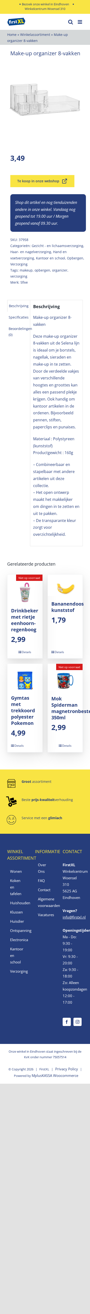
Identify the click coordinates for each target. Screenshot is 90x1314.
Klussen (16, 912)
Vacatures (45, 914)
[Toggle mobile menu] (80, 21)
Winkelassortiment (35, 34)
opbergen (42, 270)
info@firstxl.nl (74, 917)
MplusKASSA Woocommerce (55, 1075)
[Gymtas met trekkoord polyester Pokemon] (24, 677)
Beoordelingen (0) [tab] (20, 331)
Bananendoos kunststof (67, 607)
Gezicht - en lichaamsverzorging (57, 245)
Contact (44, 889)
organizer (59, 270)
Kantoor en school (50, 258)
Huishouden (17, 902)
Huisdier (17, 921)
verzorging (18, 276)
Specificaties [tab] (19, 317)
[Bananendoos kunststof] (65, 585)
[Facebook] (67, 1022)
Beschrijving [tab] (19, 306)
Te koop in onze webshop (38, 181)
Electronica (17, 939)
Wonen (16, 871)
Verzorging (19, 264)
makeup (26, 270)
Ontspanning (17, 930)
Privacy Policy (66, 1068)
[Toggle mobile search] (70, 21)
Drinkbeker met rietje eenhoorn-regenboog (24, 620)
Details (26, 652)
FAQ (41, 880)
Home (12, 34)
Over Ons (42, 868)
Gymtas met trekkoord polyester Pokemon (23, 710)
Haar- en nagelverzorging (30, 251)
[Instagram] (77, 1022)
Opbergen (75, 258)
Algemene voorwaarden (45, 902)
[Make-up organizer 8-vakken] (45, 100)
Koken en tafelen (15, 887)
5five (24, 282)
